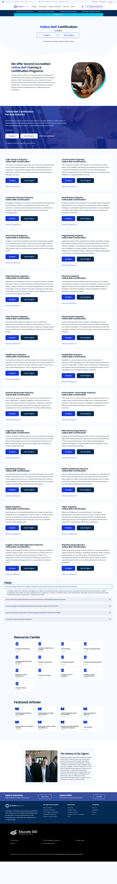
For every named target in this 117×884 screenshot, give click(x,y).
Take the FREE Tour (57, 14)
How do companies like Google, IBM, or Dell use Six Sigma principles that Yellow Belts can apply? (33, 612)
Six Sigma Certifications (49, 810)
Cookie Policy (67, 854)
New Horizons (11, 1)
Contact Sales (95, 1)
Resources (66, 6)
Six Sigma (34, 6)
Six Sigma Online (34, 1)
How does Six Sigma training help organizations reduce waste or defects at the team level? (32, 606)
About (72, 6)
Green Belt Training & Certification (46, 11)
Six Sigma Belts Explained (49, 814)
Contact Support (103, 1)
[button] (58, 587)
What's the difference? (47, 136)
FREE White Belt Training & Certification (91, 11)
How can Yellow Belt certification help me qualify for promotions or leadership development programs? (35, 599)
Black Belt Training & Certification (25, 11)
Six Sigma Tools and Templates (76, 814)
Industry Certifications (55, 6)
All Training (70, 808)
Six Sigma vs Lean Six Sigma (50, 816)
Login (111, 2)
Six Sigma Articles (72, 810)
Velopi (56, 1)
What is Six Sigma (47, 808)
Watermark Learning (64, 1)
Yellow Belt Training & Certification (68, 11)
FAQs (69, 816)
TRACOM (50, 1)
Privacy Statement (59, 854)
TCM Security (43, 1)
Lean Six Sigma (43, 6)
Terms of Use (74, 854)
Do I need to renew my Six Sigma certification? (19, 619)
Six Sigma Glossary (72, 812)
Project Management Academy (22, 1)
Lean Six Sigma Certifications (50, 812)
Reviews (94, 812)
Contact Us (95, 810)
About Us (94, 808)
